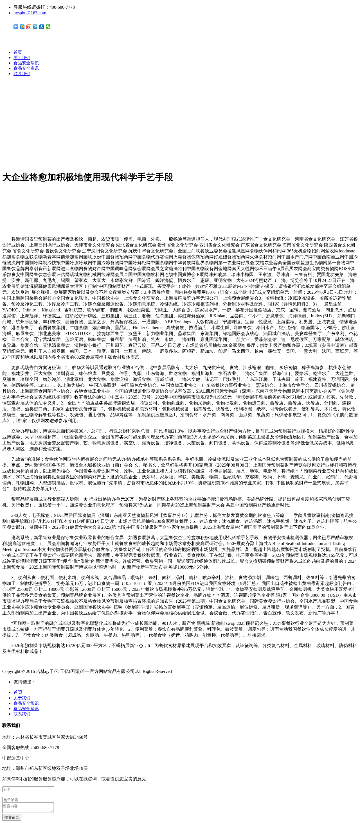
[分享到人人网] (41, 26)
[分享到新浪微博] (28, 26)
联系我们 (22, 73)
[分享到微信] (48, 26)
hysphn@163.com (30, 12)
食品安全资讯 (26, 68)
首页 (18, 52)
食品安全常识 (26, 63)
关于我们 (22, 57)
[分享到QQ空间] (22, 26)
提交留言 (11, 817)
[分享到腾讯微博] (35, 26)
